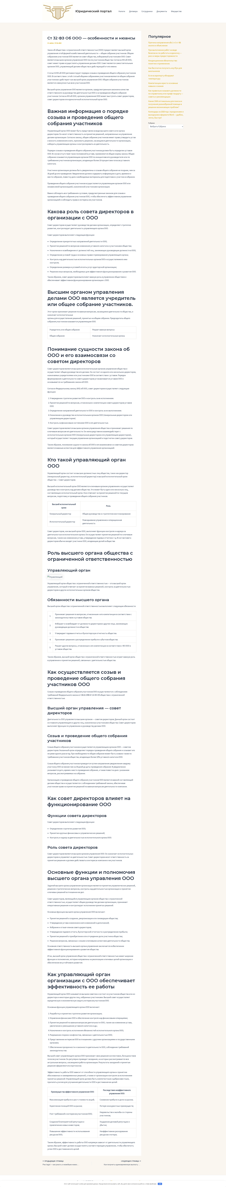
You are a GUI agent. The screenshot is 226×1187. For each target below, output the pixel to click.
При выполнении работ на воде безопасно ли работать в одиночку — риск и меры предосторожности (165, 53)
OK (160, 1184)
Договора (133, 11)
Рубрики (151, 123)
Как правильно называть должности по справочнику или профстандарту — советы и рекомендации (165, 93)
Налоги (122, 11)
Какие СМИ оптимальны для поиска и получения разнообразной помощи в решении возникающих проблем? (165, 104)
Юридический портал (93, 11)
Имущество (176, 11)
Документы (162, 11)
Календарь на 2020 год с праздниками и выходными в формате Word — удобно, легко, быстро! (166, 114)
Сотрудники (147, 11)
